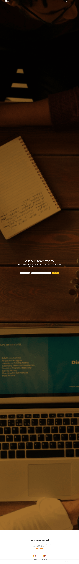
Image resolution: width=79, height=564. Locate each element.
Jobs (53, 1)
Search (55, 272)
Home (50, 1)
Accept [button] (67, 561)
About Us (61, 1)
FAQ (57, 1)
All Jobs (39, 548)
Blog (66, 1)
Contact (70, 1)
